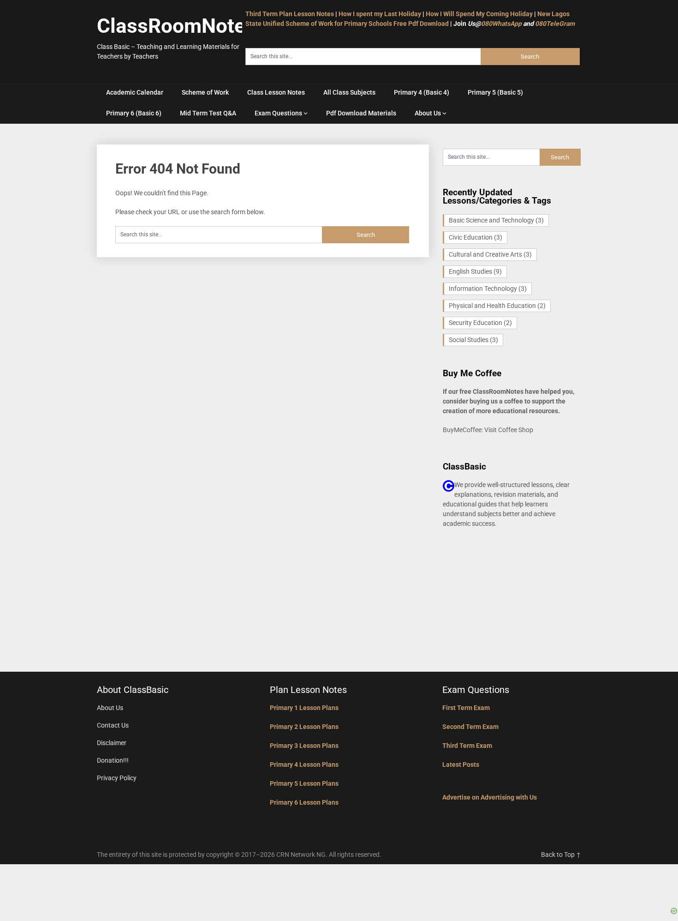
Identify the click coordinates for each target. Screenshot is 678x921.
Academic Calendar (134, 92)
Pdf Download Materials (361, 113)
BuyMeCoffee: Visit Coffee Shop (488, 429)
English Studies (475, 271)
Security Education (480, 322)
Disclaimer (111, 742)
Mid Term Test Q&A (208, 113)
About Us (428, 113)
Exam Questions (278, 113)
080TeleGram (555, 23)
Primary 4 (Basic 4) (421, 92)
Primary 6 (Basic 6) (133, 113)
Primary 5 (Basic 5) (495, 92)
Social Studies (473, 339)
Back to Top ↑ (561, 854)
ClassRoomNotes (176, 26)
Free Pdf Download (421, 23)
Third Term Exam (467, 745)
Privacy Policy (117, 778)
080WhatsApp (501, 23)
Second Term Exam (470, 726)
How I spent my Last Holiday (380, 14)
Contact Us (113, 725)
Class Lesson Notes (276, 92)
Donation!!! (113, 760)
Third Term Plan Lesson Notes (289, 14)
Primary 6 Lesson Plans (304, 802)
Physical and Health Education (497, 305)
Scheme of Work (205, 92)
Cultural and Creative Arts (490, 254)
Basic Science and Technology (496, 220)
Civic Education (475, 237)
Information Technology (488, 288)
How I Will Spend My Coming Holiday (479, 14)
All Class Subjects (349, 92)
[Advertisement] (339, 885)
